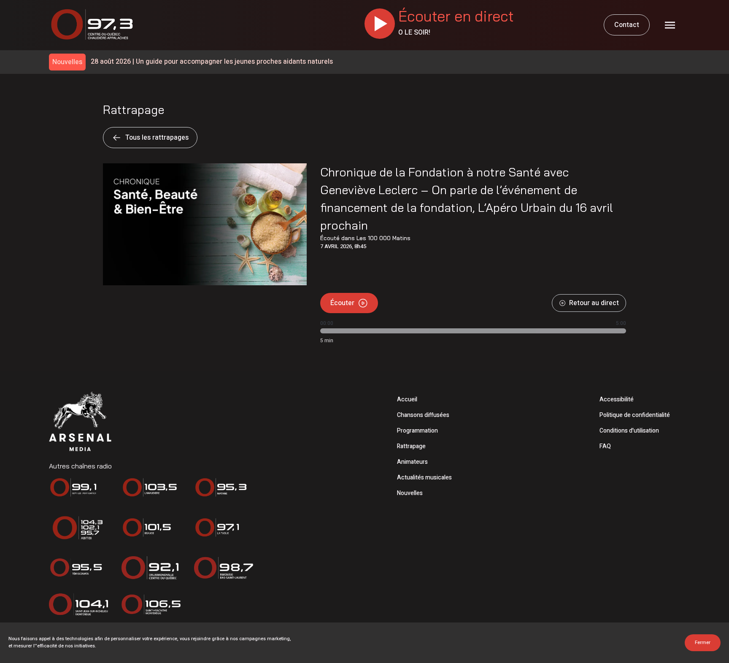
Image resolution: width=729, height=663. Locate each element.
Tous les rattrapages (157, 138)
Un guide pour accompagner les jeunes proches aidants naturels (212, 62)
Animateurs (412, 461)
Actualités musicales (424, 477)
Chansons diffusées (423, 415)
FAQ (605, 446)
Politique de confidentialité (634, 415)
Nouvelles (410, 493)
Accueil (407, 399)
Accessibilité (616, 399)
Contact (626, 25)
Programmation (417, 430)
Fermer (702, 642)
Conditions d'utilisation (629, 430)
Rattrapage (411, 446)
